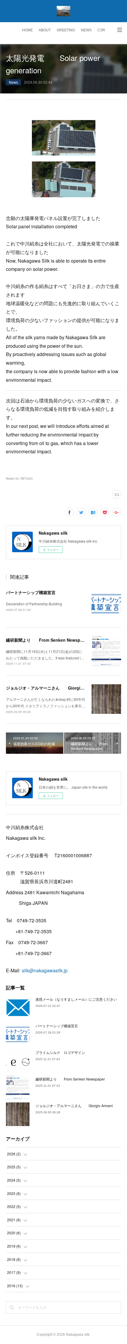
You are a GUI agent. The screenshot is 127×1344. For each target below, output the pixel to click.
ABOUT (45, 30)
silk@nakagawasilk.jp (45, 970)
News (13, 82)
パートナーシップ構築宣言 (31, 592)
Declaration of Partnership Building (34, 603)
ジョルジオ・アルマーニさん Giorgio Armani (52, 688)
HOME (27, 30)
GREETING (66, 30)
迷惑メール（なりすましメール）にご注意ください (76, 999)
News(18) (12, 478)
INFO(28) (26, 478)
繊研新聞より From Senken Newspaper (47, 640)
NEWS (86, 30)
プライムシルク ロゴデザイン (60, 1052)
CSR (101, 30)
